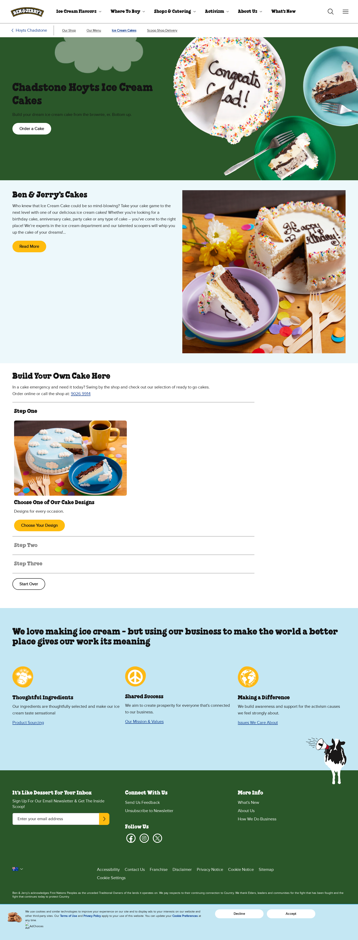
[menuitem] (77, 11)
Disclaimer (182, 869)
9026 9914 (81, 393)
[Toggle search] (330, 11)
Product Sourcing (28, 722)
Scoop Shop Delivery (162, 30)
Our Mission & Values (144, 721)
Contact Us (135, 869)
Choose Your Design (39, 525)
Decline (239, 914)
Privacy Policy (92, 916)
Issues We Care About (258, 722)
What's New (283, 12)
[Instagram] (144, 838)
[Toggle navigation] (345, 11)
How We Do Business (257, 819)
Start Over (28, 584)
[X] (157, 838)
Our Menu (94, 30)
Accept (291, 914)
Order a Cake (31, 128)
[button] (18, 869)
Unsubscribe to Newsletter (149, 810)
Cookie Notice (241, 869)
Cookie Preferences (185, 916)
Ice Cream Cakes (124, 30)
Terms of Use (68, 916)
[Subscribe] (104, 819)
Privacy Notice (210, 869)
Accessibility (108, 869)
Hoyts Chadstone (31, 30)
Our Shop (69, 30)
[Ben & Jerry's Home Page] (27, 12)
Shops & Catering (172, 12)
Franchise (159, 869)
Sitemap (266, 869)
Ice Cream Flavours (76, 12)
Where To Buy (125, 12)
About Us (247, 12)
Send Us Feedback (142, 802)
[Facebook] (131, 838)
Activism (214, 12)
